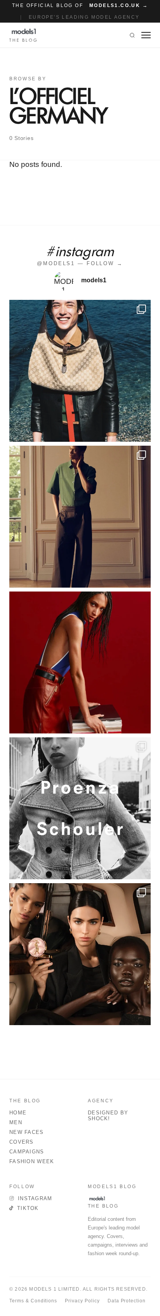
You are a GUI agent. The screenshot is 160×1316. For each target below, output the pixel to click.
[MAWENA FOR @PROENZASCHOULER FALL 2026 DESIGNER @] (80, 808)
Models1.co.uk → (118, 5)
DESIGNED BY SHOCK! (108, 1115)
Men (15, 1122)
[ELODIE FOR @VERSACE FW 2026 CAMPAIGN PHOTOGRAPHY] (80, 662)
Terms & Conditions (33, 1301)
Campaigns (26, 1152)
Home (17, 1113)
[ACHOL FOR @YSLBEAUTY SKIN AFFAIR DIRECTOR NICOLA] (80, 954)
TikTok (28, 1208)
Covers (21, 1142)
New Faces (26, 1132)
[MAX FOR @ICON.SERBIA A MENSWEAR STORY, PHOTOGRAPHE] (80, 371)
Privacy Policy (82, 1301)
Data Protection (127, 1301)
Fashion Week (31, 1161)
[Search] (132, 35)
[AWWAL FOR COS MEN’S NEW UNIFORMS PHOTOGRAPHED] (80, 517)
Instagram (35, 1198)
